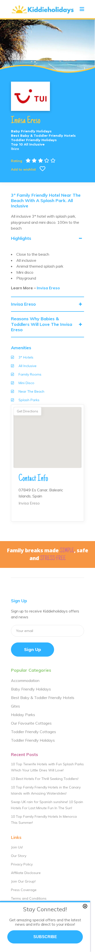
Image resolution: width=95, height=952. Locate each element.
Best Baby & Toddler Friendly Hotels (42, 697)
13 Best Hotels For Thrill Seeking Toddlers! (44, 779)
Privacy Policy (22, 864)
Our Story (18, 856)
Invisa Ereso (48, 287)
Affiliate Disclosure (26, 873)
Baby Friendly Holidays (31, 689)
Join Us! (17, 847)
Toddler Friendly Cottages (33, 731)
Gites (15, 706)
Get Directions (27, 411)
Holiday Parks (23, 714)
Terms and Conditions (29, 898)
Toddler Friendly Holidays (33, 740)
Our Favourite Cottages (31, 723)
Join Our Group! (23, 881)
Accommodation (25, 680)
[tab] (47, 238)
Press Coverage (24, 890)
